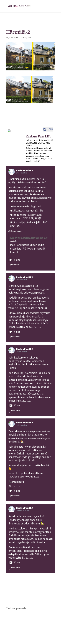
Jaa (12, 267)
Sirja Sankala (12, 37)
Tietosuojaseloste (16, 608)
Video (17, 260)
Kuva (17, 405)
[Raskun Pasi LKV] (14, 132)
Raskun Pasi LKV (24, 170)
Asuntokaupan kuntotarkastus (29, 237)
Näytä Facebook (14, 265)
